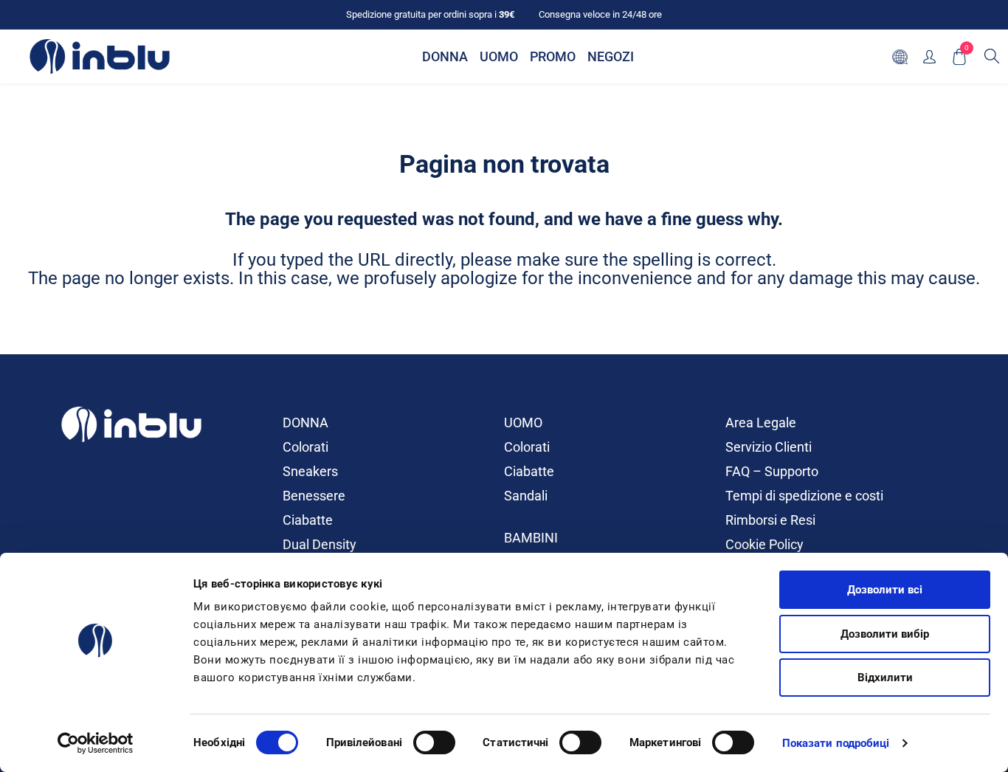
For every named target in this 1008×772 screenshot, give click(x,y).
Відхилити (885, 677)
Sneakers (310, 471)
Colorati (305, 447)
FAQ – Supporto (771, 471)
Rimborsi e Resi (770, 520)
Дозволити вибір (884, 634)
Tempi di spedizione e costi (804, 495)
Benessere (314, 495)
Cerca (992, 56)
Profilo (929, 56)
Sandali (526, 495)
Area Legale (760, 422)
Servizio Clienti (768, 447)
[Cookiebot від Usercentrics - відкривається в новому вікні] (95, 743)
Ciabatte (308, 520)
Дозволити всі (884, 589)
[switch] (434, 742)
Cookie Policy (764, 544)
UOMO (523, 422)
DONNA (305, 422)
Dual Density (319, 544)
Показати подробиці (836, 743)
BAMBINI (531, 537)
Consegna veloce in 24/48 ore (600, 14)
